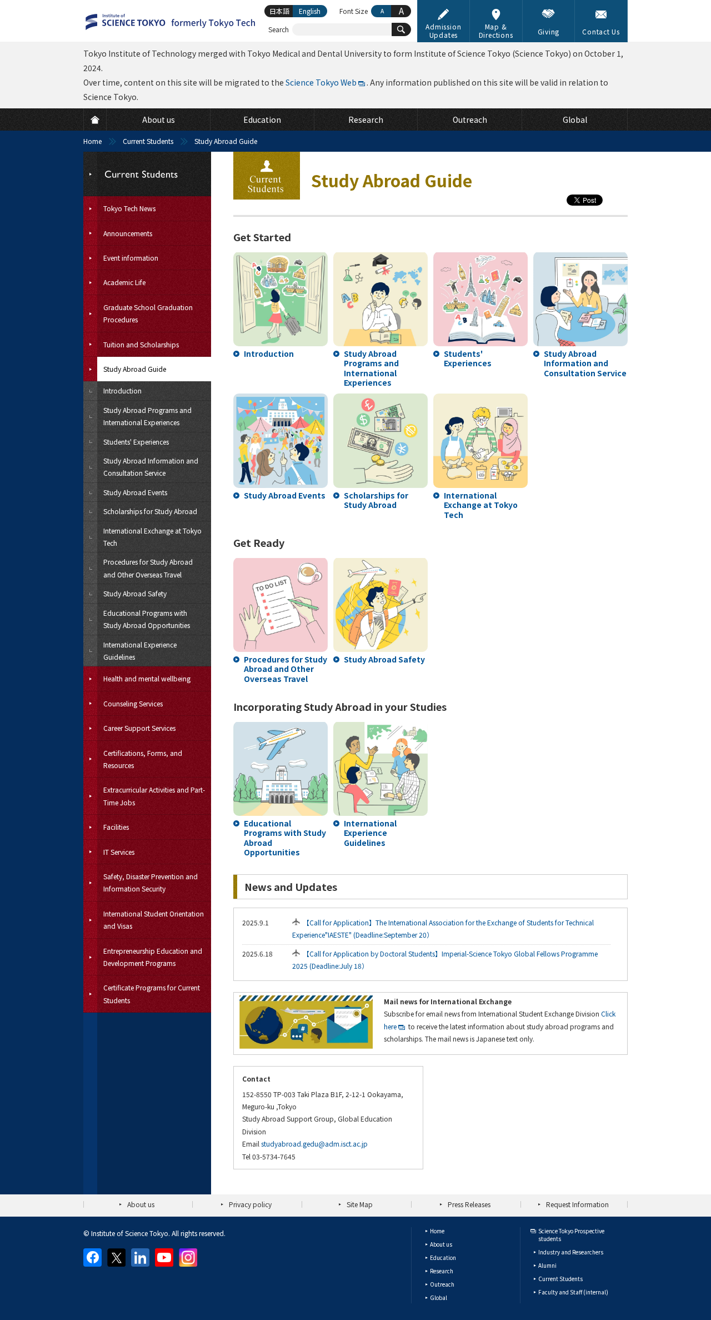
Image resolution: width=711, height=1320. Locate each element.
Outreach (442, 1284)
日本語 (279, 11)
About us (140, 1204)
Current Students (148, 141)
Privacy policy (250, 1204)
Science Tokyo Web (321, 82)
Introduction (269, 353)
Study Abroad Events (285, 495)
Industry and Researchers (570, 1252)
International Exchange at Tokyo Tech (481, 505)
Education (443, 1257)
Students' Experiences (468, 358)
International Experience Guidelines (370, 833)
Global (438, 1297)
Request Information (577, 1204)
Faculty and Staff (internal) (573, 1292)
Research (441, 1271)
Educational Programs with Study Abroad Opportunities (285, 838)
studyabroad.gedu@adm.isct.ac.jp (314, 1143)
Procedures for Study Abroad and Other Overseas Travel (285, 669)
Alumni (547, 1265)
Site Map (360, 1204)
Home (92, 141)
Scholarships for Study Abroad (376, 500)
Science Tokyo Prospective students (571, 1235)
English (310, 11)
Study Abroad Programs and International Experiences (371, 368)
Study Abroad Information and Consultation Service (585, 363)
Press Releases (469, 1204)
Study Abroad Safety (384, 659)
